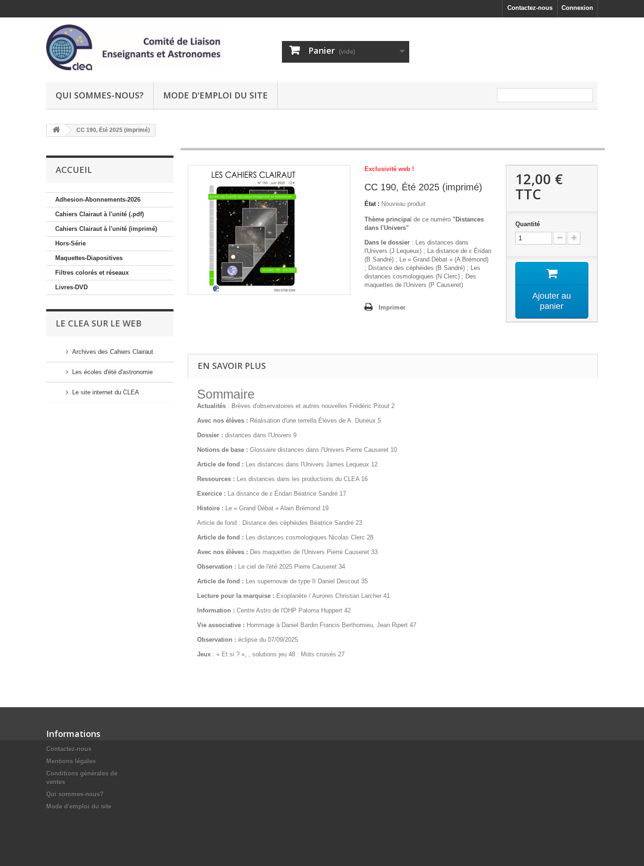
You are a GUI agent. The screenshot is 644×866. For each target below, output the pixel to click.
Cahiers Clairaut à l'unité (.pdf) (99, 214)
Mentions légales (71, 761)
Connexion (577, 7)
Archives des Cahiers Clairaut (112, 351)
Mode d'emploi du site (215, 95)
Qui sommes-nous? (100, 95)
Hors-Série (70, 243)
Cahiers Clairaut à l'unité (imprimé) (106, 228)
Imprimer (392, 307)
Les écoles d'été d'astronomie (112, 372)
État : (372, 203)
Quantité (527, 224)
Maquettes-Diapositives (89, 257)
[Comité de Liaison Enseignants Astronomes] (133, 47)
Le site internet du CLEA (105, 392)
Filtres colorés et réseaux (92, 272)
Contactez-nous (530, 7)
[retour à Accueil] (56, 130)
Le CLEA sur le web (98, 323)
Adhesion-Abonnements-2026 (97, 199)
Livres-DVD (71, 287)
